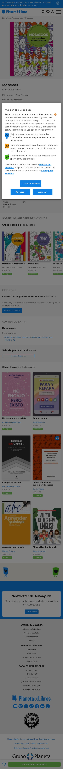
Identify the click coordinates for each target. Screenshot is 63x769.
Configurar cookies (31, 183)
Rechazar (20, 192)
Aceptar (42, 192)
